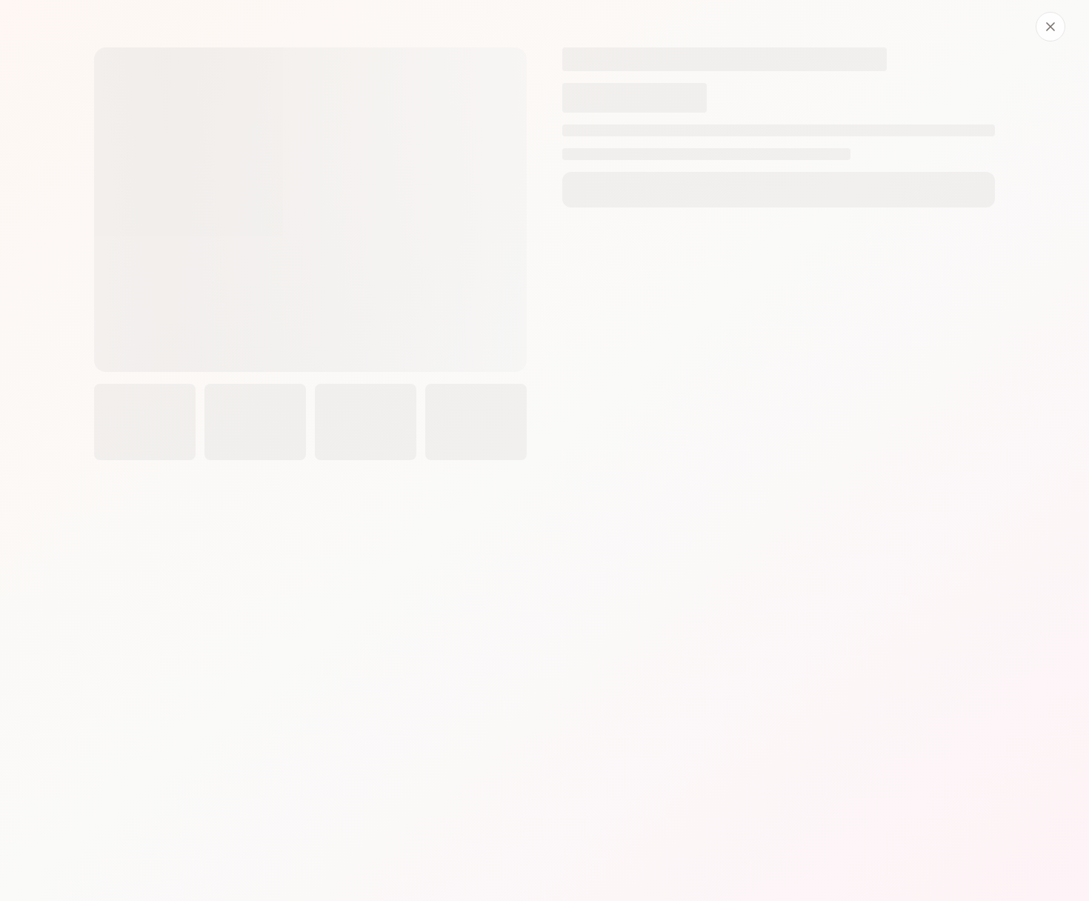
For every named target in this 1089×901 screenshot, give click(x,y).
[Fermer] (1050, 26)
